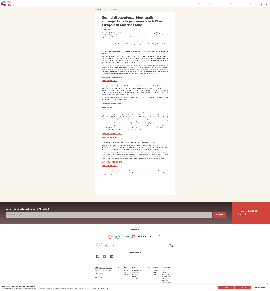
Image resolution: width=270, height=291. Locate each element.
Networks (126, 274)
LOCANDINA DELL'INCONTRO (112, 77)
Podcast (155, 274)
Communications (112, 9)
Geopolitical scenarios (136, 270)
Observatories (135, 278)
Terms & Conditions (99, 277)
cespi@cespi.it (101, 273)
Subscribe (219, 215)
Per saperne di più (105, 288)
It (257, 4)
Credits (104, 277)
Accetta (226, 287)
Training (155, 272)
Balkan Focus (165, 280)
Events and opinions (242, 4)
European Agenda (136, 272)
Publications (217, 4)
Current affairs (165, 274)
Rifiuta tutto (243, 287)
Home (187, 4)
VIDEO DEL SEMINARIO (109, 81)
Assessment (156, 270)
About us (195, 4)
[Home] (7, 3)
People (125, 272)
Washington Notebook (167, 282)
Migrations (134, 276)
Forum (163, 278)
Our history (126, 270)
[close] (267, 284)
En (254, 4)
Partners (126, 276)
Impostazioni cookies (259, 287)
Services (228, 4)
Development (135, 274)
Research (205, 4)
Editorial (164, 272)
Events (163, 270)
